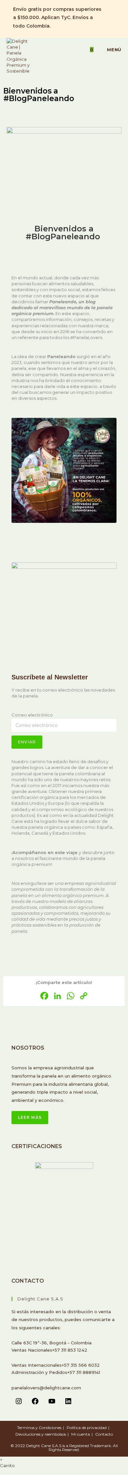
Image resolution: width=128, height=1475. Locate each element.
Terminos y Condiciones (39, 1427)
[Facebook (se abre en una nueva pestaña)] (109, 6)
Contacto (104, 1434)
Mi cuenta (80, 1434)
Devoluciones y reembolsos (40, 1434)
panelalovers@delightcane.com (46, 1387)
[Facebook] (35, 1403)
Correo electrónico (32, 714)
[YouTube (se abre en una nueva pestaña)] (109, 28)
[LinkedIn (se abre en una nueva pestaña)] (109, 21)
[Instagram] (18, 1403)
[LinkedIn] (68, 1403)
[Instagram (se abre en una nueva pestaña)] (109, 13)
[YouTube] (52, 1403)
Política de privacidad (87, 1427)
